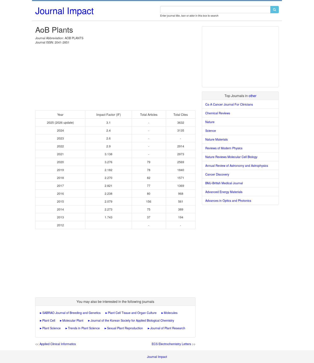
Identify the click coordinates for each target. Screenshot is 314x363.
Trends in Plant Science (84, 328)
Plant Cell (48, 320)
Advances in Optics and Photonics (228, 200)
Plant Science (51, 328)
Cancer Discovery (217, 174)
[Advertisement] (115, 76)
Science (210, 130)
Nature (209, 122)
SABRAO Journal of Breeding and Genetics (71, 313)
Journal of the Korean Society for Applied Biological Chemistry (132, 320)
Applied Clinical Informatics (58, 344)
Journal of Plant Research (167, 328)
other (252, 95)
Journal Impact (64, 10)
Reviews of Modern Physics (223, 148)
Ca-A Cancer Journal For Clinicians (229, 104)
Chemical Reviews (217, 113)
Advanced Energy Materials (223, 192)
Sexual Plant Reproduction (125, 328)
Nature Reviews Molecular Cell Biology (231, 157)
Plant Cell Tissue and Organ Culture (132, 313)
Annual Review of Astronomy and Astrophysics (236, 165)
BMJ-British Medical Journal (224, 183)
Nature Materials (216, 139)
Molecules (171, 313)
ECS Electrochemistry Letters (171, 344)
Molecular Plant (72, 320)
